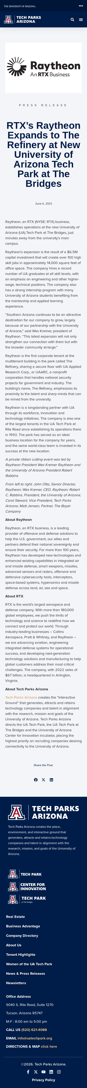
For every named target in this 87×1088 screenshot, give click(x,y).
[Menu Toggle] (81, 6)
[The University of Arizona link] (27, 5)
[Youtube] (43, 1072)
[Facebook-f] (28, 1072)
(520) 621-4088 (34, 1029)
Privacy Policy (43, 1080)
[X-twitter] (36, 1072)
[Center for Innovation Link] (27, 886)
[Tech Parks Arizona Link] (43, 812)
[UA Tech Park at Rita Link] (24, 874)
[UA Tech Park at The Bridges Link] (27, 899)
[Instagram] (59, 1072)
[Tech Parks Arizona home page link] (22, 19)
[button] (72, 19)
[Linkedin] (51, 1072)
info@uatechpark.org (35, 1038)
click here (49, 1046)
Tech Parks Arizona (21, 697)
